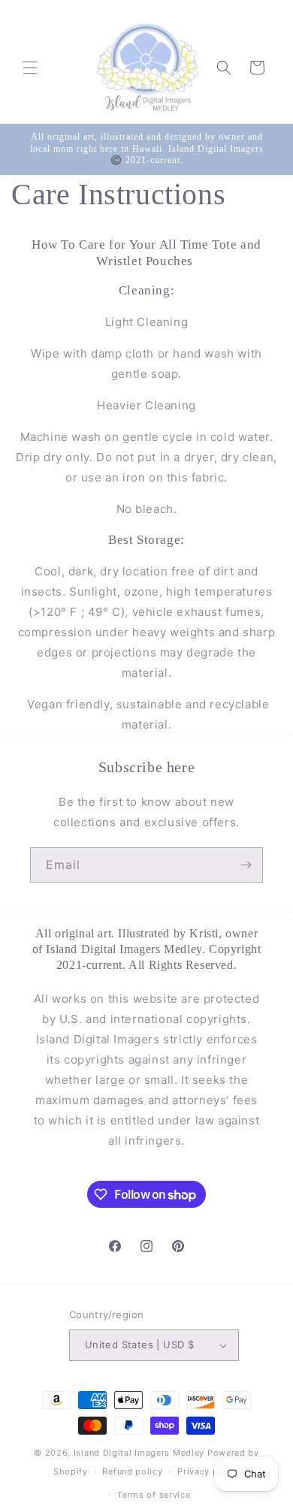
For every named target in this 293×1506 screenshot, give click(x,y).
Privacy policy (208, 1471)
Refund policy (132, 1471)
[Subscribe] (245, 865)
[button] (30, 67)
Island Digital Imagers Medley (139, 1452)
